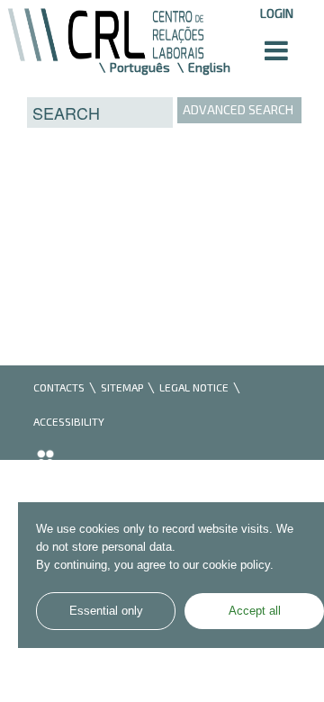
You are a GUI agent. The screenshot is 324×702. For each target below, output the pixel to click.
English (209, 67)
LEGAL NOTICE (194, 387)
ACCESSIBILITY (68, 421)
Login (276, 13)
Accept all (255, 611)
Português (140, 67)
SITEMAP (122, 387)
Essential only (106, 611)
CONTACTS (59, 387)
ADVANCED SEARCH (238, 109)
